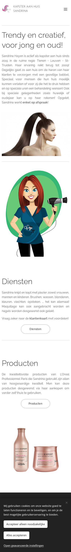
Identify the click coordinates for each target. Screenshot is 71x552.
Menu (65, 9)
